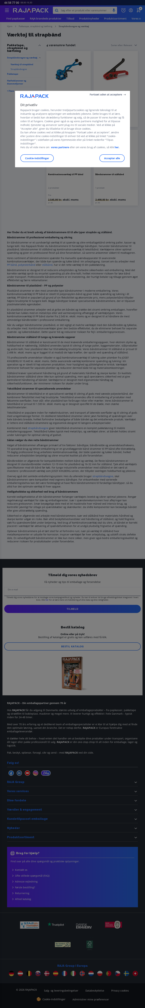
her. (117, 147)
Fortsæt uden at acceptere (106, 94)
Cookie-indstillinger (37, 158)
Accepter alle (112, 158)
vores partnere (60, 147)
